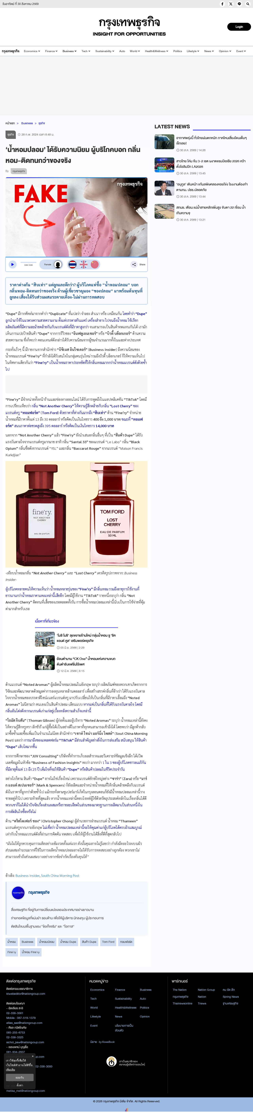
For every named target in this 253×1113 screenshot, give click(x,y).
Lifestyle (191, 51)
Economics (30, 51)
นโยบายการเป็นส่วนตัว (124, 1028)
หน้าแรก (10, 123)
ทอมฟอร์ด (126, 941)
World (133, 51)
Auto (122, 51)
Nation (202, 996)
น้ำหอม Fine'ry (31, 952)
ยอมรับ (20, 1077)
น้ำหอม (12, 941)
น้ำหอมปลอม (46, 941)
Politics (177, 51)
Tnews (202, 1003)
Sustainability (103, 51)
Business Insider (27, 875)
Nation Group (206, 989)
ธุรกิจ (42, 123)
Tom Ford (108, 941)
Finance (50, 51)
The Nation (180, 989)
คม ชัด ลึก (229, 989)
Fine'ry (12, 952)
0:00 (26, 265)
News (207, 51)
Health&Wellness (155, 51)
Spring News (231, 996)
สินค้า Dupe (89, 941)
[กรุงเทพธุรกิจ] (10, 51)
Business (68, 51)
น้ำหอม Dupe (68, 941)
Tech (85, 51)
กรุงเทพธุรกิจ (180, 996)
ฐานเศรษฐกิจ (230, 1003)
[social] (222, 4)
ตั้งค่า (20, 1085)
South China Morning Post (60, 875)
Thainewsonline (182, 1003)
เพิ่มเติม (10, 1069)
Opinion (223, 51)
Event (239, 51)
